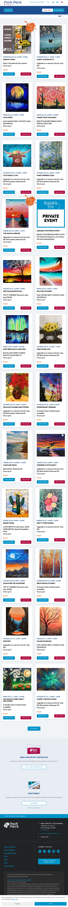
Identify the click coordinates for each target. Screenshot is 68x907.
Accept (51, 904)
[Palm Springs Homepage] (13, 2)
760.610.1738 (44, 837)
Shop (6, 860)
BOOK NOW (26, 74)
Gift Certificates (10, 853)
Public (48, 10)
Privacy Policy (20, 880)
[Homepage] (19, 825)
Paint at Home (9, 866)
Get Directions (45, 830)
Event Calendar (10, 847)
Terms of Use (11, 880)
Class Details (9, 74)
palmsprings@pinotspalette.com (50, 833)
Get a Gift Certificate (34, 767)
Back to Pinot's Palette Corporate (16, 816)
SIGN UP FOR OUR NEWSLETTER (49, 861)
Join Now (34, 803)
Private (58, 10)
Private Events (9, 850)
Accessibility (28, 880)
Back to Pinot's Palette (37, 2)
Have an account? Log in (34, 808)
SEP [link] (60, 16)
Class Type (8, 10)
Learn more (15, 899)
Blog (6, 863)
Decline (17, 904)
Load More (34, 728)
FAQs (6, 856)
